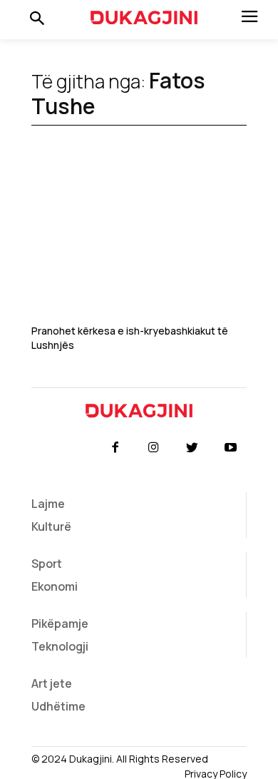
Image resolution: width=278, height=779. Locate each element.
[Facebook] (114, 448)
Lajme (48, 503)
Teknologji (59, 646)
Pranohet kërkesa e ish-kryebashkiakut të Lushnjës (129, 338)
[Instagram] (153, 448)
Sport (46, 563)
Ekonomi (54, 586)
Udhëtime (58, 706)
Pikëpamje (59, 623)
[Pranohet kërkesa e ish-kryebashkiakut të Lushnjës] (139, 243)
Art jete (51, 683)
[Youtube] (231, 448)
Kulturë (51, 526)
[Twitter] (192, 448)
